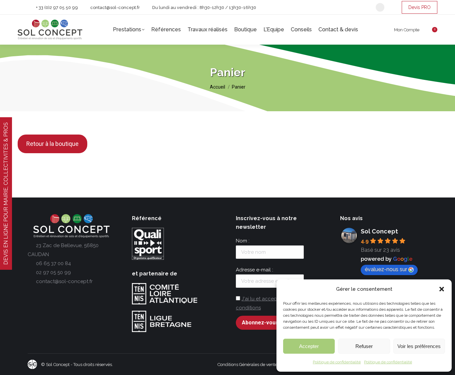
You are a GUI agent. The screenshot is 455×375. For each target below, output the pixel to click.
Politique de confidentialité (337, 362)
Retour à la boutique (52, 143)
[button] (441, 289)
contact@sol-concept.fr (115, 7)
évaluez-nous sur (386, 269)
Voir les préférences (419, 346)
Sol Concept (379, 231)
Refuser (364, 346)
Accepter (309, 346)
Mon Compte (406, 29)
